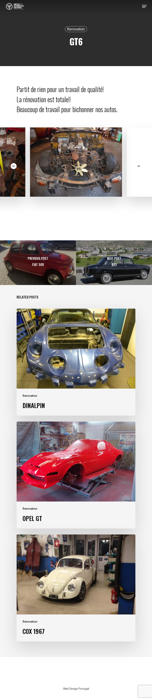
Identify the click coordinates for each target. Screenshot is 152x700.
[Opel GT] (76, 475)
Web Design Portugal (76, 688)
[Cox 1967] (76, 587)
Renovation (76, 29)
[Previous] (14, 166)
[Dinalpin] (76, 362)
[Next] (138, 166)
